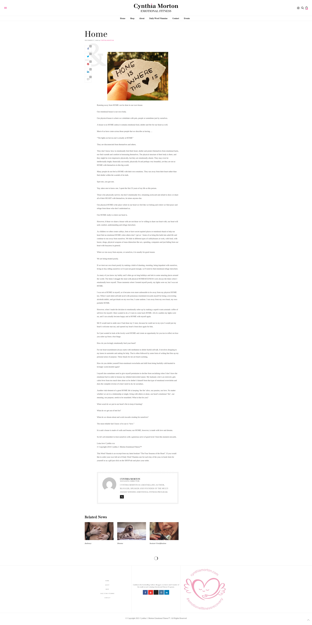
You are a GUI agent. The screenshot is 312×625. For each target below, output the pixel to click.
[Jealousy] (99, 531)
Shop (132, 18)
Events (187, 18)
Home (122, 18)
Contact (175, 18)
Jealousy (88, 543)
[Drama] (131, 531)
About (141, 18)
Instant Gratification (158, 543)
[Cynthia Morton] (22, 7)
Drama (120, 543)
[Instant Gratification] (164, 531)
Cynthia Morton (107, 40)
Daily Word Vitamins (158, 18)
